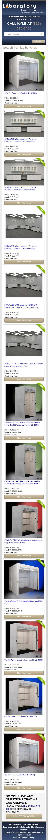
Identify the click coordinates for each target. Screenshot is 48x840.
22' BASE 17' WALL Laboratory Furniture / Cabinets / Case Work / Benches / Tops (20, 247)
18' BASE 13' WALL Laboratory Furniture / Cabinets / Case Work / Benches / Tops (20, 188)
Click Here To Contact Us (24, 816)
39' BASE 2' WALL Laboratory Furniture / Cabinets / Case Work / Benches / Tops (23, 365)
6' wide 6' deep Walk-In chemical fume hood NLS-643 (23, 602)
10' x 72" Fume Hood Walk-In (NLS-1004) (20, 93)
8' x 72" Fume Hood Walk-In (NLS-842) (19, 775)
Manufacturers (37, 827)
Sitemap (23, 830)
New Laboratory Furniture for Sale (23, 824)
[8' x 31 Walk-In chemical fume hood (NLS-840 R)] (24, 639)
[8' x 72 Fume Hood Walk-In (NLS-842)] (24, 753)
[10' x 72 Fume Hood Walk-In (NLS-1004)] (24, 71)
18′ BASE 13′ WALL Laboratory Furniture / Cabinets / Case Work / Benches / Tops (20, 140)
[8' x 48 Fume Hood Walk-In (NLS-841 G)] (24, 696)
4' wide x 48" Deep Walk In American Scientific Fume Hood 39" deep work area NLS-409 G (22, 424)
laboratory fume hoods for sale (16, 827)
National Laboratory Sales (30, 832)
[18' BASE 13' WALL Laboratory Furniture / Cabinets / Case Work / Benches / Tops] (24, 172)
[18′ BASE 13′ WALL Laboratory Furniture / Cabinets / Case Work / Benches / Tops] (24, 124)
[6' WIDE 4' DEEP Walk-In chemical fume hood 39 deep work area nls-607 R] (24, 520)
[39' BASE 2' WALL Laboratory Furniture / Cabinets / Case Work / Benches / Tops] (24, 343)
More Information (24, 106)
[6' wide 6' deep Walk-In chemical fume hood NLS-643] (24, 579)
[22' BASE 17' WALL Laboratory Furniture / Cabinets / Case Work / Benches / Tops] (24, 226)
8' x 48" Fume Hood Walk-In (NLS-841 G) (20, 716)
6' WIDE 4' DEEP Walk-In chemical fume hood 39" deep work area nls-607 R (23, 541)
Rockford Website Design (24, 837)
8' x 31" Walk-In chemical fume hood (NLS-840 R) (23, 660)
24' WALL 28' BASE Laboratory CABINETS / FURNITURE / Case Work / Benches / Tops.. (21, 306)
